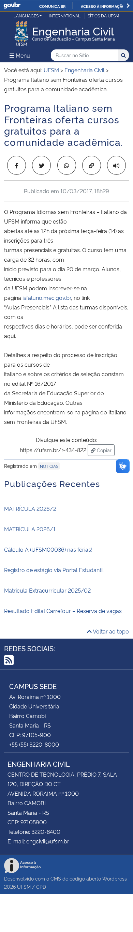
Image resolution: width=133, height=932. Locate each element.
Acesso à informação (103, 6)
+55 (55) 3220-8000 (34, 744)
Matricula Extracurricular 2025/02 (47, 590)
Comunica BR (52, 6)
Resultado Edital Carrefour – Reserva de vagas (63, 610)
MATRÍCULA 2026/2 (30, 508)
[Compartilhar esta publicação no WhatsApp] (66, 165)
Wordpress (114, 878)
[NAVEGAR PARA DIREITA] (128, 5)
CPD (41, 886)
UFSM (24, 886)
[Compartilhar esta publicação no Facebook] (16, 165)
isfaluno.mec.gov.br (47, 297)
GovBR (11, 5)
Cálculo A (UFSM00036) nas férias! (48, 549)
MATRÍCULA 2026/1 (30, 529)
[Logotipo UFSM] (21, 31)
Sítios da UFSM (103, 15)
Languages (26, 15)
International (64, 15)
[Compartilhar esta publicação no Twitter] (41, 165)
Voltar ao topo (110, 631)
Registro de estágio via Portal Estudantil (54, 570)
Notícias (49, 466)
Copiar (105, 449)
